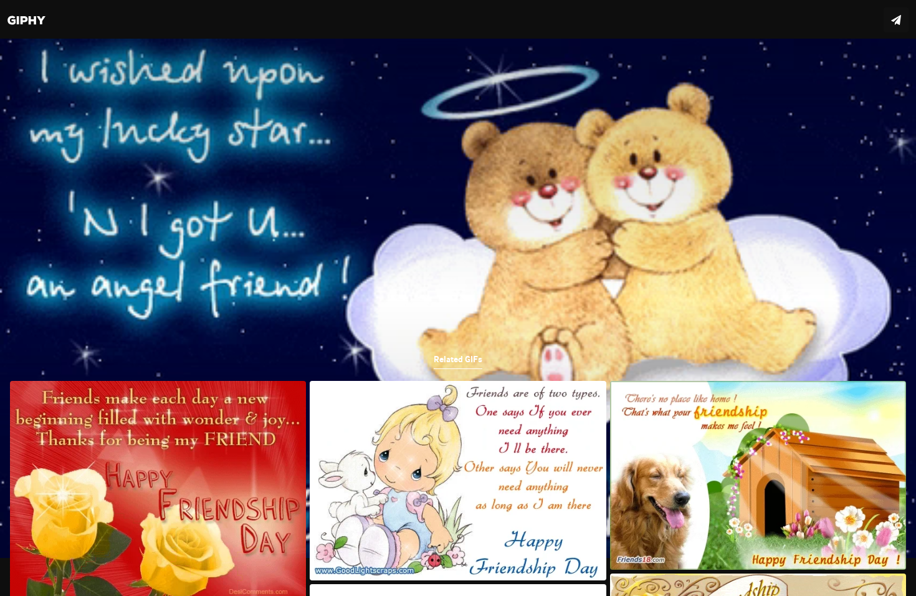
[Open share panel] (896, 19)
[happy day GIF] (458, 298)
